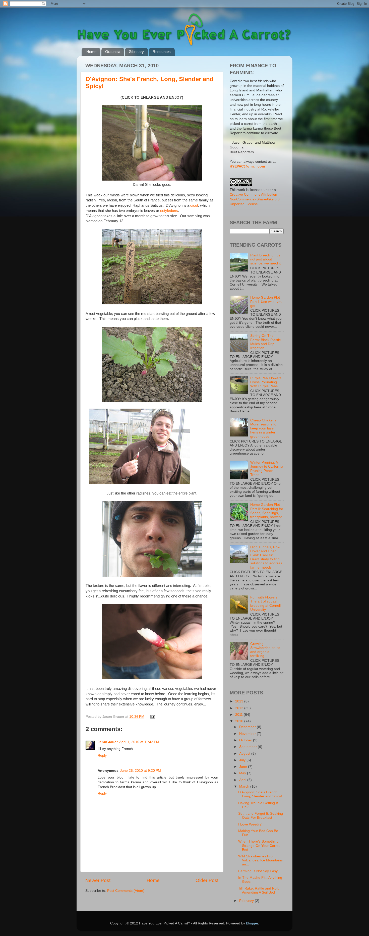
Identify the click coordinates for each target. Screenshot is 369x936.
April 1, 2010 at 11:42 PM (139, 742)
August (245, 753)
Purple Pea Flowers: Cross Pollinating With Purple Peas (266, 382)
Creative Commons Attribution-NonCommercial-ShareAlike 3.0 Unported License (255, 199)
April (243, 780)
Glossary (136, 51)
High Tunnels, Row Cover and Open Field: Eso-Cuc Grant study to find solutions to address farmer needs (266, 557)
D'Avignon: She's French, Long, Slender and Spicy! (260, 794)
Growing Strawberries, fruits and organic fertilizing (265, 650)
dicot (194, 205)
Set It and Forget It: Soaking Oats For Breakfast (260, 815)
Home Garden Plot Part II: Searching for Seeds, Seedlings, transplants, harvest (266, 511)
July (243, 760)
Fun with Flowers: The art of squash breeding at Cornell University (265, 603)
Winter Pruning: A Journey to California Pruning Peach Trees (266, 469)
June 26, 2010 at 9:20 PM (140, 771)
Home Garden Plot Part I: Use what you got (266, 301)
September (248, 747)
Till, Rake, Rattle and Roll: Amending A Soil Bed (258, 890)
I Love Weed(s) (250, 824)
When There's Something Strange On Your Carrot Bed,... (259, 845)
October (246, 740)
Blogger (252, 923)
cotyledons (169, 211)
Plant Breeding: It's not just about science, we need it (265, 259)
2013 (239, 701)
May (243, 773)
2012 (239, 708)
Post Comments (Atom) (125, 891)
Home (91, 51)
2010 (239, 721)
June (243, 766)
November (248, 734)
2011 (239, 715)
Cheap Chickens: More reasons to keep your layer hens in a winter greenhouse (263, 428)
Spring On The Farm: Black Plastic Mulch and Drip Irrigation (265, 342)
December (248, 727)
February (247, 901)
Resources (162, 51)
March (244, 786)
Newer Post (97, 880)
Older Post (207, 880)
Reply (102, 755)
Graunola (112, 51)
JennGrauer (108, 742)
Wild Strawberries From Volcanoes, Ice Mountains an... (260, 860)
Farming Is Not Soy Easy (258, 871)
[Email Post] (152, 717)
